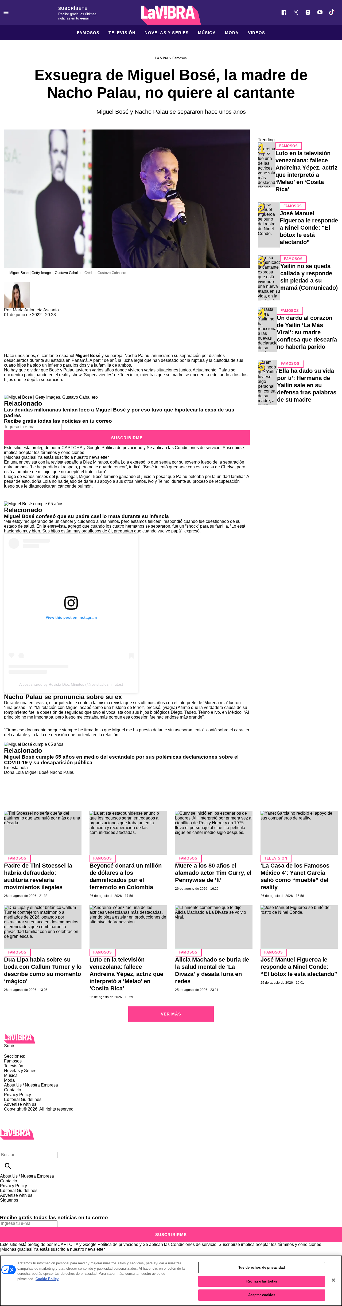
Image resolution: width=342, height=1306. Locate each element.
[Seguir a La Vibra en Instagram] (308, 12)
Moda (232, 32)
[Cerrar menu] (6, 1146)
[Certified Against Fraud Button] (23, 1114)
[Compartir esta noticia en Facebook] (23, 319)
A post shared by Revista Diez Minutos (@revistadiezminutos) (71, 684)
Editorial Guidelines (22, 1099)
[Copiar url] (16, 335)
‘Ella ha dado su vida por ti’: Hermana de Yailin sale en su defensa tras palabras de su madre (306, 385)
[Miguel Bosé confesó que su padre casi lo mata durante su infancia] (33, 503)
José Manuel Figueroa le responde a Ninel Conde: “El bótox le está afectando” (309, 227)
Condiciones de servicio (197, 447)
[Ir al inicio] (171, 1039)
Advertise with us (20, 1104)
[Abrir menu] (6, 12)
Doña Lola (14, 772)
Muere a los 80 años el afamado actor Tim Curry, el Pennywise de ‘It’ (213, 872)
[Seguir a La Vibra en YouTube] (320, 12)
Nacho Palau (62, 772)
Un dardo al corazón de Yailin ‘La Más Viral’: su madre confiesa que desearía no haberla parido (307, 332)
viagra (170, 707)
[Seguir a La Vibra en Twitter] (296, 12)
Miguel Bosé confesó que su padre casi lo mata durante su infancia (86, 516)
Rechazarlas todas (261, 1281)
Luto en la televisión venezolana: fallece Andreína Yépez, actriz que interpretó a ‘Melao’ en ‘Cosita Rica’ (126, 974)
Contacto (12, 1090)
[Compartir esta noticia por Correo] (49, 319)
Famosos (88, 32)
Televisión (121, 32)
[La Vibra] (171, 15)
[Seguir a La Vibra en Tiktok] (332, 12)
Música (207, 32)
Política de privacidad (122, 447)
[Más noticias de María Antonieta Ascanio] (17, 284)
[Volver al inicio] (17, 1131)
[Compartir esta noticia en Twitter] (36, 319)
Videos (256, 32)
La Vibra (161, 58)
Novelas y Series (167, 32)
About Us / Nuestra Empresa (31, 1085)
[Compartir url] (10, 347)
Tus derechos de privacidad (261, 1267)
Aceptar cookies (261, 1295)
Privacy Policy (17, 1094)
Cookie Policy (47, 1279)
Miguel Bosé (87, 355)
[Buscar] (8, 1166)
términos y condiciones (62, 452)
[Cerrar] (333, 1280)
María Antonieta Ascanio (36, 310)
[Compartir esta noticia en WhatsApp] (10, 319)
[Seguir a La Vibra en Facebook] (284, 12)
